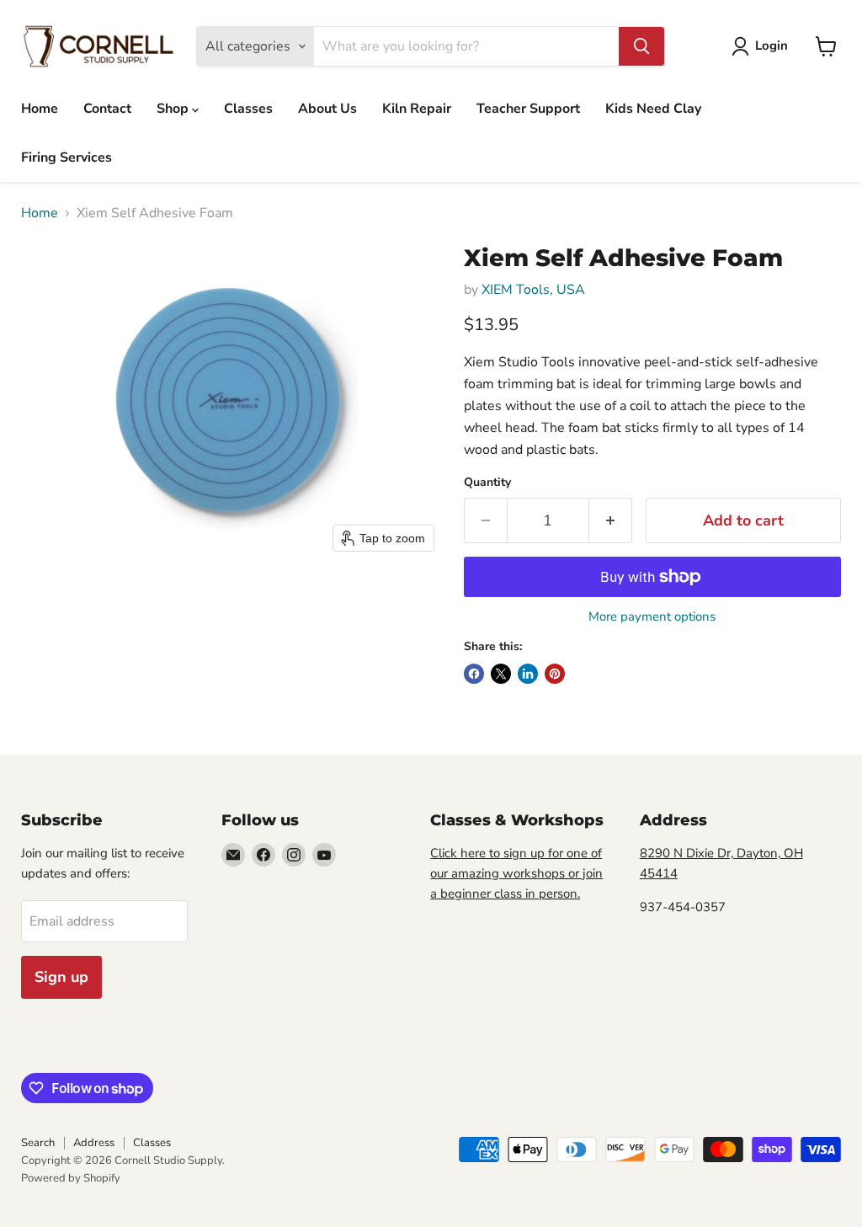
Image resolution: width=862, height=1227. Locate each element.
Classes (248, 108)
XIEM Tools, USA (533, 289)
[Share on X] (501, 674)
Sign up (61, 977)
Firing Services (66, 157)
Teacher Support (528, 108)
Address (93, 1142)
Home (39, 108)
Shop (174, 108)
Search (38, 1142)
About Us (327, 108)
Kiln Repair (416, 108)
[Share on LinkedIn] (528, 674)
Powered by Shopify (70, 1178)
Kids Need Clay (653, 108)
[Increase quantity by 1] (610, 521)
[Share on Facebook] (474, 674)
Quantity (487, 482)
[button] (763, 46)
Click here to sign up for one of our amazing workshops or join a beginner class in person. (516, 873)
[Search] (641, 46)
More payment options (652, 617)
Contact (107, 108)
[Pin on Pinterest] (555, 674)
